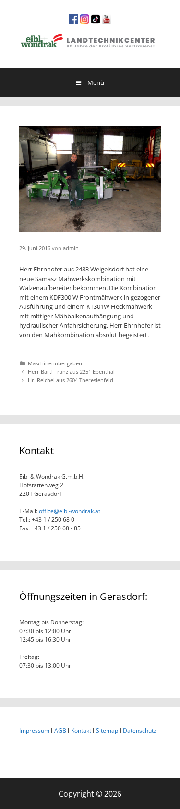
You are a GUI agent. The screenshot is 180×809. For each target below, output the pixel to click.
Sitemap (107, 731)
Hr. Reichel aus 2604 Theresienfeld (70, 380)
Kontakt (81, 731)
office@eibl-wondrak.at (68, 511)
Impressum (34, 731)
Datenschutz (139, 731)
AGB (60, 731)
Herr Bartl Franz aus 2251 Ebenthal (71, 371)
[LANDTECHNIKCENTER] (90, 39)
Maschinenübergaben (55, 363)
